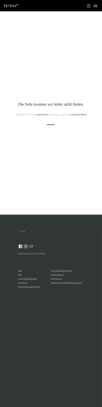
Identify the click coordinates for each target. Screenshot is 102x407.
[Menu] (95, 6)
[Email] (31, 246)
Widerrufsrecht (57, 275)
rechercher (42, 114)
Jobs (20, 271)
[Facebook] (20, 246)
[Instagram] (25, 246)
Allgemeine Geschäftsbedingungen (66, 283)
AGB (20, 275)
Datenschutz (56, 279)
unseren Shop (78, 114)
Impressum (23, 283)
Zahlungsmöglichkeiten (61, 271)
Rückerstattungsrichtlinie (29, 287)
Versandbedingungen (27, 279)
